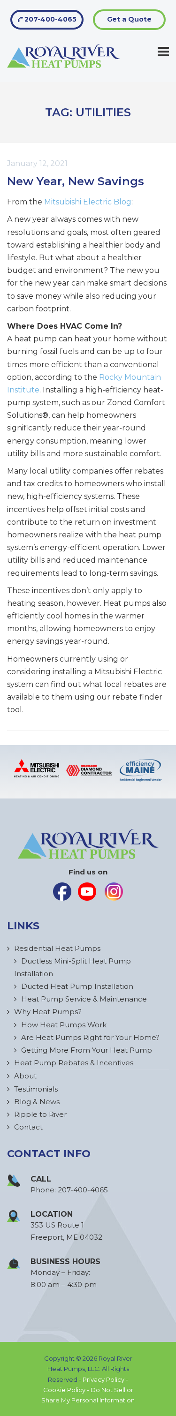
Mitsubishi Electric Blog (87, 201)
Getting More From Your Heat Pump (86, 1050)
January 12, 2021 (37, 163)
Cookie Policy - (67, 1389)
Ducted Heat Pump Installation (77, 986)
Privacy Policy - (105, 1379)
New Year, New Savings (75, 181)
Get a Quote (129, 19)
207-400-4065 (50, 19)
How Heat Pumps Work (64, 1024)
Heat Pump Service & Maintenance (84, 998)
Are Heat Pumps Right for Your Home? (90, 1037)
